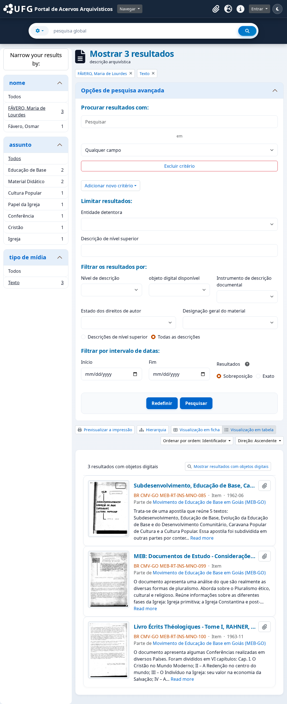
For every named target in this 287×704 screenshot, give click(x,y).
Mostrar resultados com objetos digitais (231, 466)
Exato (268, 376)
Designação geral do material (214, 311)
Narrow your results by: (36, 59)
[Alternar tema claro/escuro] (277, 9)
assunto (20, 144)
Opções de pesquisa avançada (122, 90)
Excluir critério (179, 166)
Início (86, 362)
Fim (152, 362)
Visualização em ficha (199, 429)
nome (17, 83)
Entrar (257, 8)
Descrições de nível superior (118, 337)
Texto (36, 283)
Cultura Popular (36, 194)
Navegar (128, 8)
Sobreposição (238, 376)
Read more (202, 538)
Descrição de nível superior (110, 239)
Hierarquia (155, 429)
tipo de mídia (27, 257)
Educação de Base (36, 171)
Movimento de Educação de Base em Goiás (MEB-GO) (209, 502)
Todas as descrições (179, 337)
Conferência (36, 217)
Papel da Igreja (36, 205)
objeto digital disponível (174, 278)
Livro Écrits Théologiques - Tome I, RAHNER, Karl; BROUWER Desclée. (195, 626)
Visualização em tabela (252, 429)
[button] (216, 9)
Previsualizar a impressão (107, 429)
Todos (14, 97)
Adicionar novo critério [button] (109, 186)
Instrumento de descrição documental (244, 281)
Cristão (36, 228)
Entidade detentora (101, 212)
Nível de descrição (100, 278)
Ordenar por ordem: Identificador (195, 440)
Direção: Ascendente (258, 440)
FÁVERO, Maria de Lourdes (36, 111)
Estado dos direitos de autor (111, 311)
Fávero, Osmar (36, 127)
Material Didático (36, 182)
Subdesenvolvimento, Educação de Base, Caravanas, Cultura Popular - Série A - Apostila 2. (195, 485)
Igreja (36, 240)
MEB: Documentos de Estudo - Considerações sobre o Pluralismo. (195, 556)
